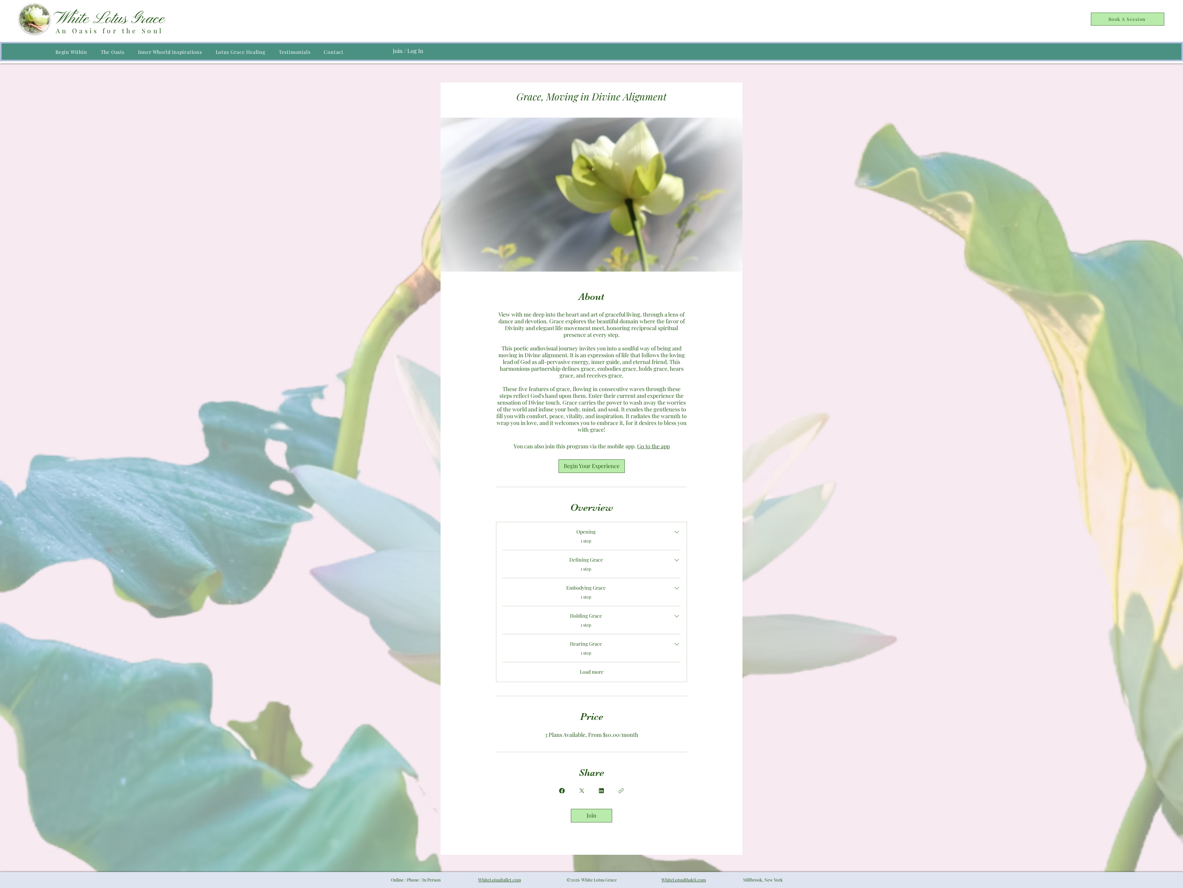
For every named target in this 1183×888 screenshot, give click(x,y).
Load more (592, 671)
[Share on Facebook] (562, 790)
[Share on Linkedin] (601, 790)
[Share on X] (581, 790)
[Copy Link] (621, 790)
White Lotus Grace (111, 19)
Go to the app (653, 446)
